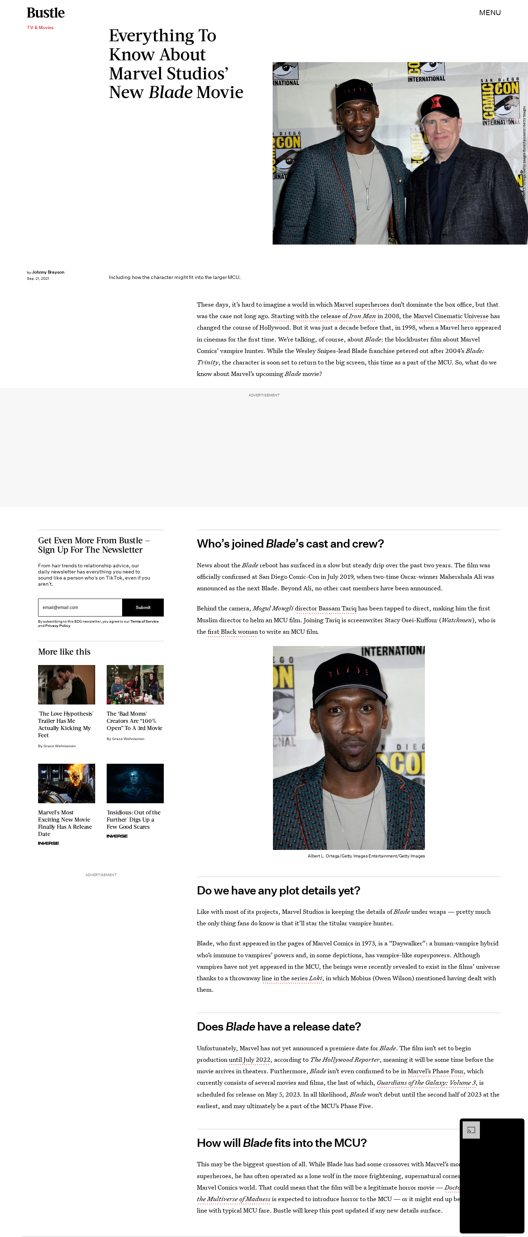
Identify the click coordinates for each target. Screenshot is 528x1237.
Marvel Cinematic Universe (451, 316)
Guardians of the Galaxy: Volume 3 (426, 1082)
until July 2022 (249, 1059)
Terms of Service (144, 621)
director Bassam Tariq (326, 608)
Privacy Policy (57, 625)
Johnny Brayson (48, 272)
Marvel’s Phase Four (435, 1071)
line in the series (292, 978)
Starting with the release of (323, 316)
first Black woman (233, 631)
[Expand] (467, 1125)
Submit (143, 608)
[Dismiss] (516, 1125)
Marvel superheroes (361, 304)
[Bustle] (46, 12)
